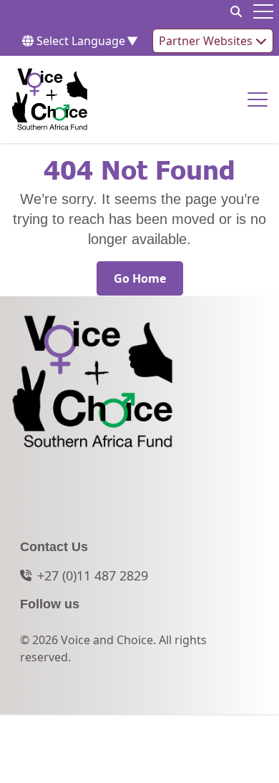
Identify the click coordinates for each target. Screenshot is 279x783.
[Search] (236, 11)
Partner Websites (207, 41)
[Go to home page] (49, 99)
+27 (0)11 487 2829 (92, 575)
